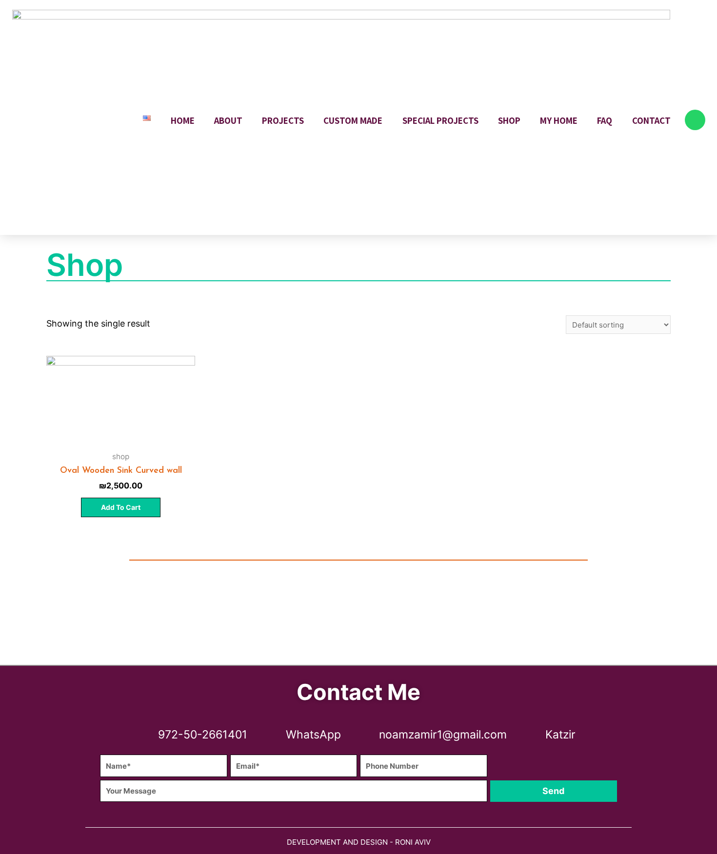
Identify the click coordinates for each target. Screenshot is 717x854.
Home (183, 120)
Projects (283, 120)
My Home (559, 120)
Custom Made (352, 120)
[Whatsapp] (695, 120)
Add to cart (120, 507)
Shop (509, 120)
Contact (651, 120)
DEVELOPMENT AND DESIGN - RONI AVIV (359, 842)
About (228, 120)
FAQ (604, 120)
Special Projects (440, 120)
